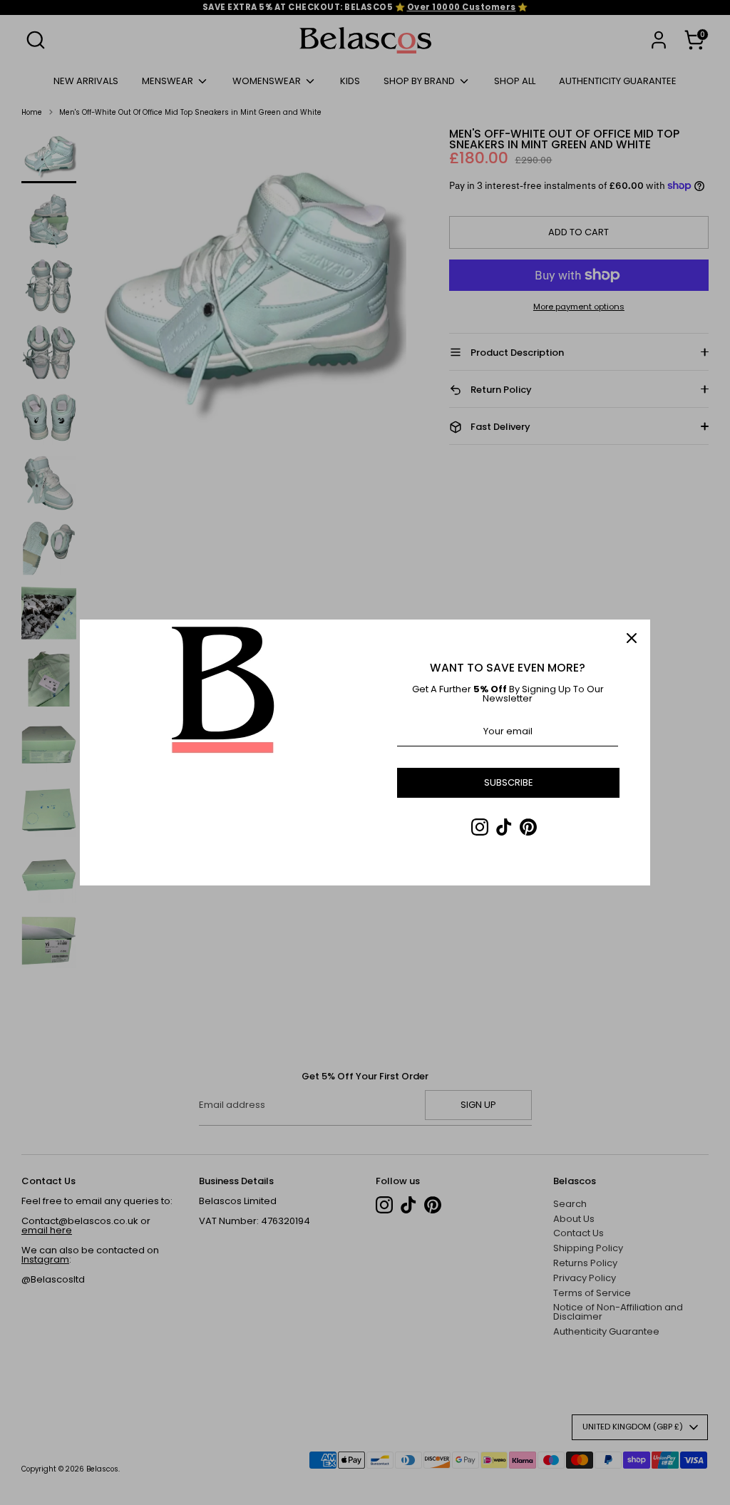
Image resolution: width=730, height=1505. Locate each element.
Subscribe (508, 782)
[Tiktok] (504, 827)
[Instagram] (479, 827)
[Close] (631, 638)
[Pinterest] (528, 827)
